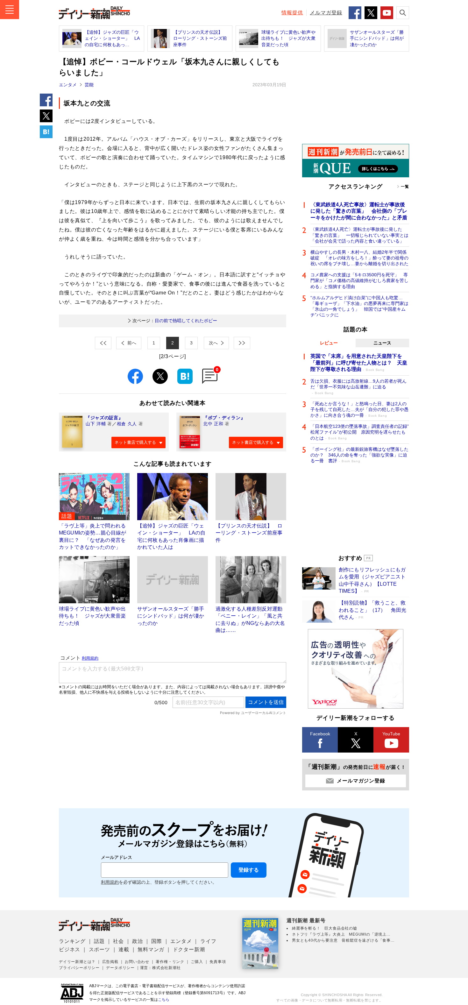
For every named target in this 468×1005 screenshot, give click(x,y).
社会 (118, 941)
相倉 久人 (127, 423)
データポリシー (120, 968)
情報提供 (292, 12)
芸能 (89, 84)
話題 (99, 941)
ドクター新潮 (189, 949)
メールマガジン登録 (361, 780)
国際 (156, 941)
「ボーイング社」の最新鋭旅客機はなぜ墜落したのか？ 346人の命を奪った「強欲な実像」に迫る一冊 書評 (359, 455)
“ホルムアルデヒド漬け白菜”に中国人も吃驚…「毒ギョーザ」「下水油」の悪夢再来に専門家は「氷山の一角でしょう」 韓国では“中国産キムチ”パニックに (359, 306)
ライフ (208, 941)
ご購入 (197, 961)
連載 (123, 949)
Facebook (320, 733)
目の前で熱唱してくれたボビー (174, 320)
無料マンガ (151, 949)
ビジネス (69, 949)
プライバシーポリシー (79, 968)
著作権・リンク (170, 961)
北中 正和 (213, 423)
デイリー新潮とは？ (77, 961)
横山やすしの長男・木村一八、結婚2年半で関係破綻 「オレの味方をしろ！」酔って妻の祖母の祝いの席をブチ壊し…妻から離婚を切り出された (359, 258)
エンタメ (68, 84)
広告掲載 (110, 961)
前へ (131, 342)
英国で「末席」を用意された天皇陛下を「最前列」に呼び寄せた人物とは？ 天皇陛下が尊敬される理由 (358, 362)
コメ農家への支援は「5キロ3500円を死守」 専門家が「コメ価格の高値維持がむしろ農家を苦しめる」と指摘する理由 (359, 280)
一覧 (405, 186)
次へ (213, 342)
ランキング (72, 941)
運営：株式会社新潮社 (160, 968)
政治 (137, 941)
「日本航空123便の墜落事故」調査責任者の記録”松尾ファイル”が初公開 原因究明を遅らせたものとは (359, 432)
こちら (163, 999)
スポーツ (99, 949)
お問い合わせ (137, 961)
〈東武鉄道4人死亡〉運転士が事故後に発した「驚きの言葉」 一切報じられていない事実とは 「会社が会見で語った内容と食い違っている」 (359, 235)
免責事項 (217, 961)
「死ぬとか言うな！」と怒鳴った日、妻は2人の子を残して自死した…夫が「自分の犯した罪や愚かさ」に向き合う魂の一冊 (359, 409)
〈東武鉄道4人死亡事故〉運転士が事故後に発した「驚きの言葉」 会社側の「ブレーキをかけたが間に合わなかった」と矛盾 (358, 211)
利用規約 (110, 882)
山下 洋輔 (96, 423)
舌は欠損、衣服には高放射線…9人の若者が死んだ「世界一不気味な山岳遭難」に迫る (358, 387)
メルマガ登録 (326, 12)
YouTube (391, 733)
